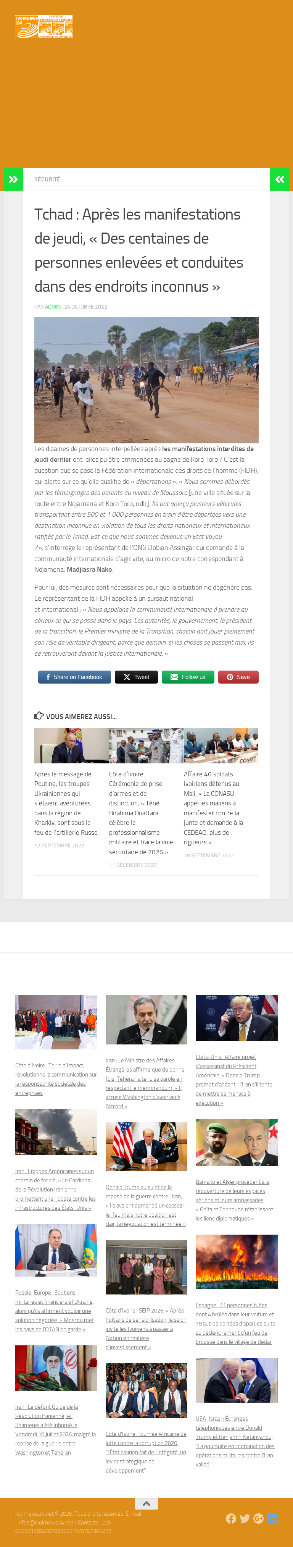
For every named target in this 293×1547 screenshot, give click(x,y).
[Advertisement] (146, 110)
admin (53, 307)
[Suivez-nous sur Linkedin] (272, 1518)
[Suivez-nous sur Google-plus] (258, 1518)
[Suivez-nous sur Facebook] (231, 1518)
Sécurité (47, 179)
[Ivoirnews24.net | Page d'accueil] (43, 26)
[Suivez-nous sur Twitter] (245, 1518)
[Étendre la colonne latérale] (13, 179)
